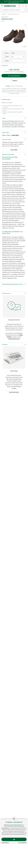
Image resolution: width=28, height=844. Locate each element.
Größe (7, 56)
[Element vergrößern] (25, 47)
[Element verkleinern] (23, 47)
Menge (7, 60)
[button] (25, 25)
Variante (6, 53)
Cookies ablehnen (5, 842)
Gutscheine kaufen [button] (14, 392)
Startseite (4, 14)
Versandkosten (20, 71)
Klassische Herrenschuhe (13, 14)
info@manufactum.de (14, 338)
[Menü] (2, 6)
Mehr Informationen (22, 842)
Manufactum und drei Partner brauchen (13, 824)
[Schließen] (27, 1)
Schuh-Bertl (15, 135)
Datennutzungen (5, 828)
